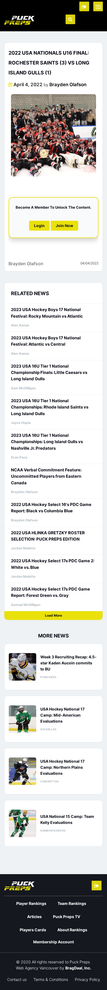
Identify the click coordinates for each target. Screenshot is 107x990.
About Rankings (72, 929)
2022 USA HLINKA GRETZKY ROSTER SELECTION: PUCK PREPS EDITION (48, 536)
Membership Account (53, 941)
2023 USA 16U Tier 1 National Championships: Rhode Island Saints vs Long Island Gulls (49, 407)
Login (39, 225)
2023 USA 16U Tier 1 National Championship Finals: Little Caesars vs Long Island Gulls (49, 372)
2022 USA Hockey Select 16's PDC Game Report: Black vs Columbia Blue (51, 507)
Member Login (84, 6)
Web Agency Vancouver (37, 968)
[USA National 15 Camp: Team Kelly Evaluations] (22, 823)
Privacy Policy (87, 979)
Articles (34, 916)
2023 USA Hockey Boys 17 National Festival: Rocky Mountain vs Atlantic (47, 312)
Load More (53, 615)
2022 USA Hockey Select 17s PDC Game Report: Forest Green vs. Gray (50, 592)
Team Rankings (72, 903)
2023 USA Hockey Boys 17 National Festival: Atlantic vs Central (46, 341)
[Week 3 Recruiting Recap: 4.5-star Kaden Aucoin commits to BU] (22, 667)
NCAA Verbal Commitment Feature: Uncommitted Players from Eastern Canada (46, 476)
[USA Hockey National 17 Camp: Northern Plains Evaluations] (22, 771)
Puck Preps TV (66, 916)
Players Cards (33, 929)
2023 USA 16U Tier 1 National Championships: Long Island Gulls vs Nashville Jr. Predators (47, 442)
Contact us (17, 979)
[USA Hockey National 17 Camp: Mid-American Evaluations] (22, 719)
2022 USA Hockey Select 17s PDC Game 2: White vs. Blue (52, 564)
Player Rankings (31, 903)
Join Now (64, 225)
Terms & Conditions (50, 979)
